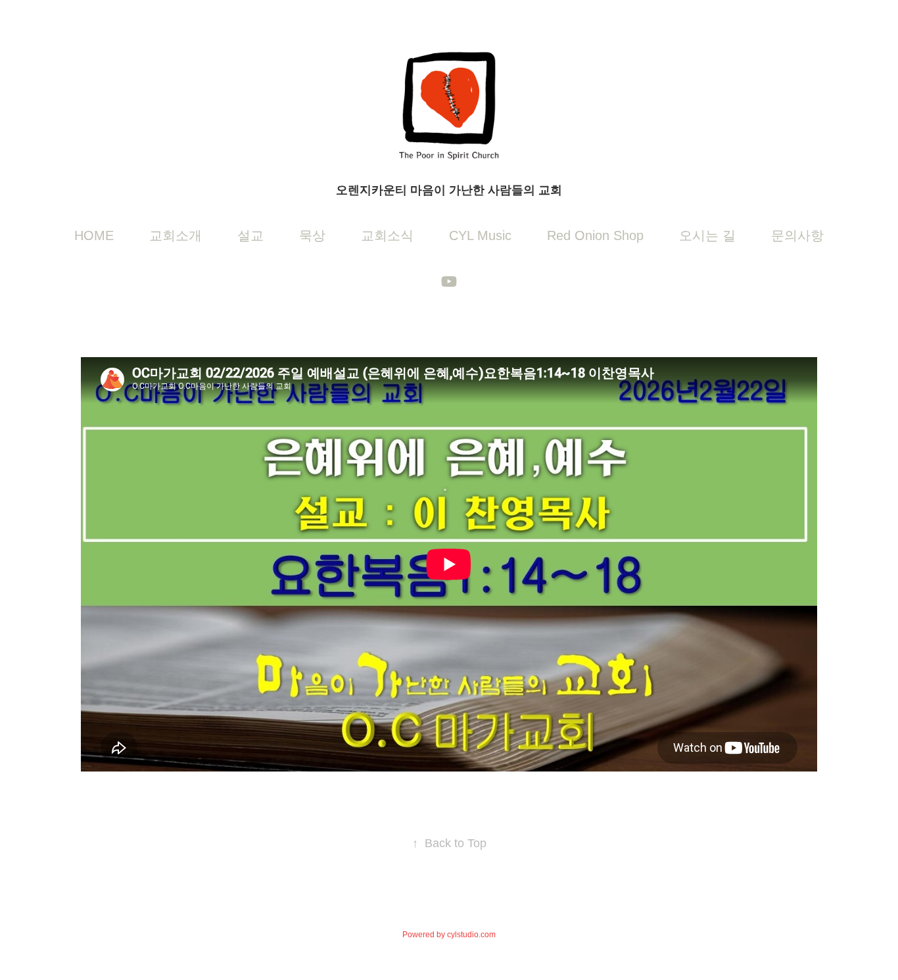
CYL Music (480, 235)
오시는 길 (707, 235)
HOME (94, 235)
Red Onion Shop (595, 235)
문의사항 (797, 235)
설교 (250, 235)
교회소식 (387, 235)
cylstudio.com (471, 934)
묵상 (312, 235)
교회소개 (175, 235)
